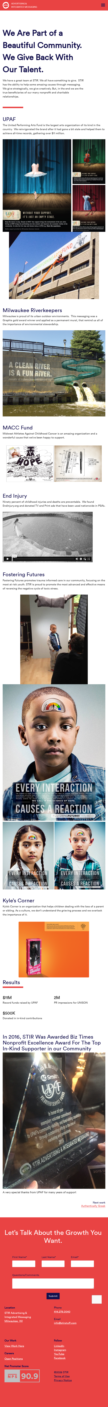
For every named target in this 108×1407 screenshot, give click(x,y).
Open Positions (13, 1358)
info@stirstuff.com (65, 1323)
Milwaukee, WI (13, 1321)
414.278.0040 (62, 1311)
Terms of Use (62, 1376)
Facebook (60, 1358)
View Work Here (14, 1346)
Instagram (60, 1350)
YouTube (59, 1354)
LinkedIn (59, 1346)
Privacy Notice (63, 1380)
